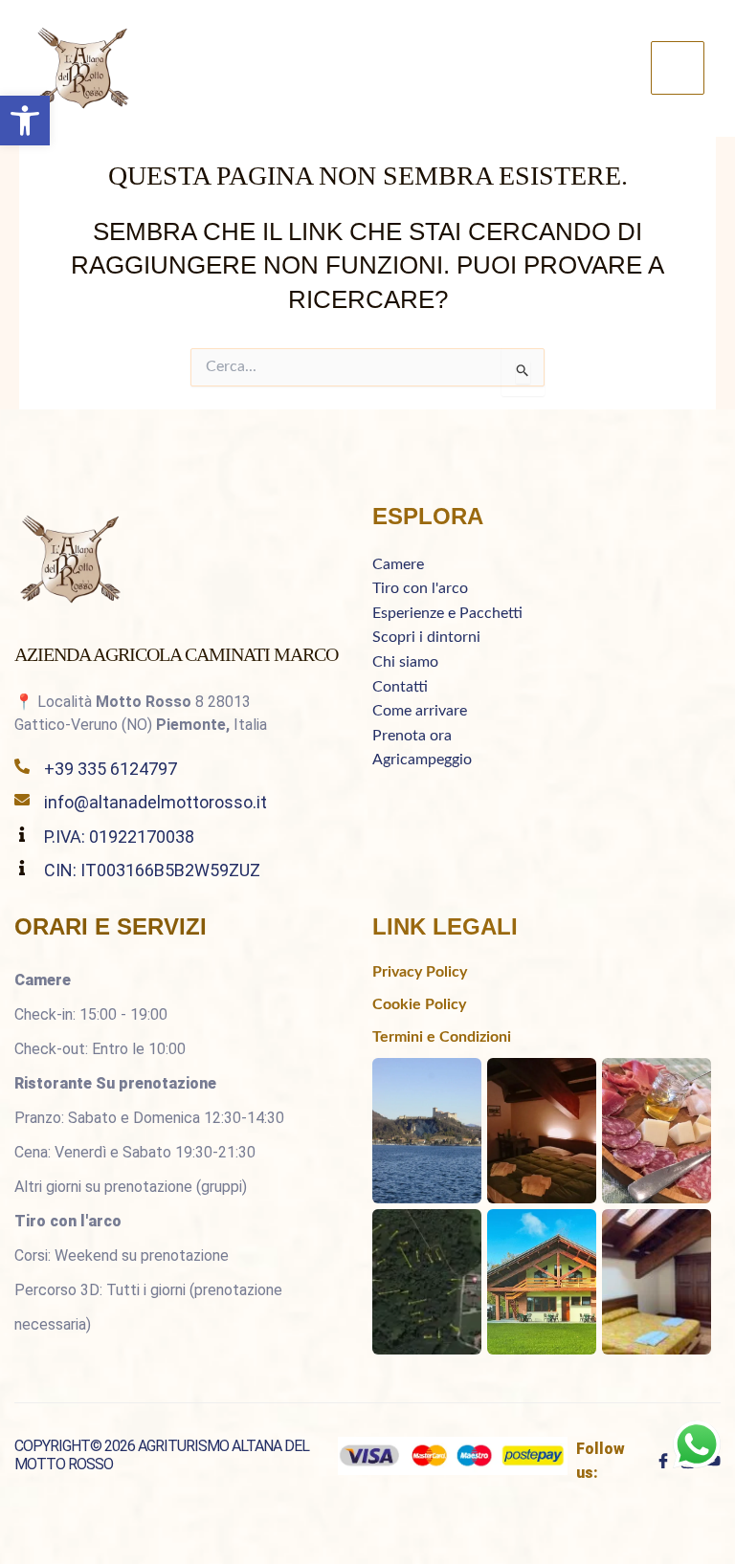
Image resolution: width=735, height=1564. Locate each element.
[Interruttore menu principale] (677, 68)
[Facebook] (663, 1460)
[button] (25, 120)
